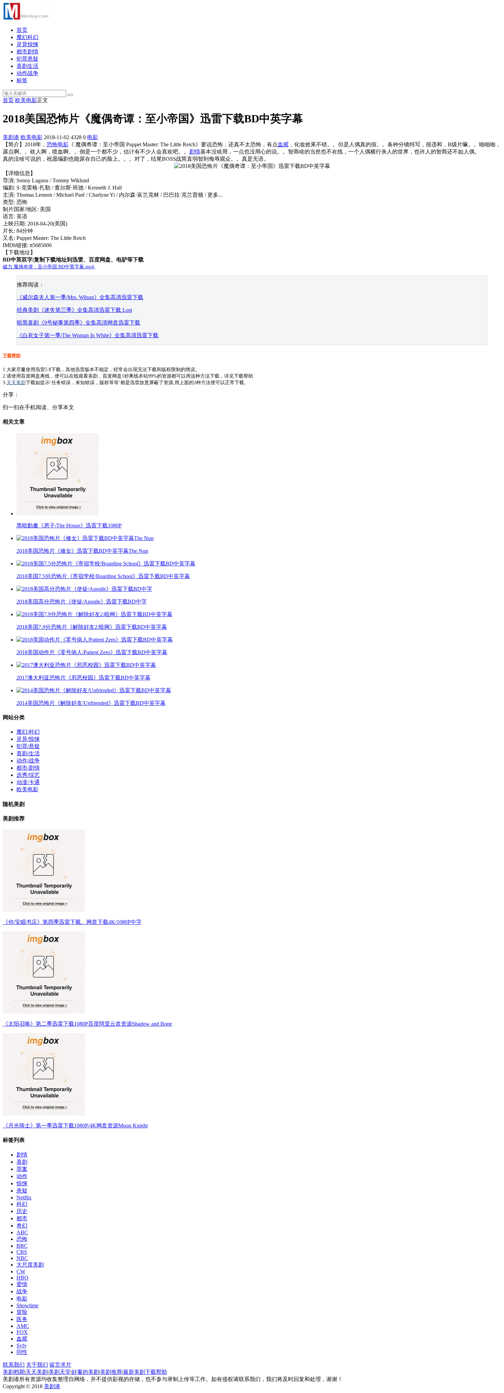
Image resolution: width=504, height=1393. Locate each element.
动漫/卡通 (28, 782)
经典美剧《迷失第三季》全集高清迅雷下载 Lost (74, 310)
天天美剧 (16, 382)
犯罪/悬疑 (28, 746)
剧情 (194, 152)
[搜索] (70, 95)
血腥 (283, 144)
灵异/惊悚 (28, 739)
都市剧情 (27, 51)
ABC (22, 1232)
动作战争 (27, 73)
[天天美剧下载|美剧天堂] (26, 18)
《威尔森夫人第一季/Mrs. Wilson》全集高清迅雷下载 (80, 297)
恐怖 (52, 144)
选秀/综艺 (28, 775)
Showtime (27, 1305)
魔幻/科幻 (28, 732)
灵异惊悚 (27, 44)
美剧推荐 (111, 1372)
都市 (21, 1218)
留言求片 (60, 1365)
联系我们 (14, 1365)
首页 (21, 30)
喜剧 (21, 1162)
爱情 (21, 1284)
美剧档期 (14, 1372)
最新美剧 (134, 1372)
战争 (21, 1291)
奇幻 (21, 1226)
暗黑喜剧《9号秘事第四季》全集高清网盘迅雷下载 (78, 323)
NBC (22, 1258)
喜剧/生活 (28, 753)
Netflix (24, 1197)
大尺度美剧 (30, 1265)
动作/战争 (28, 760)
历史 (21, 1211)
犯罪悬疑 (27, 59)
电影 (92, 137)
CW (20, 1271)
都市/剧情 (28, 768)
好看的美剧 (85, 1372)
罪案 (21, 1169)
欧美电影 (26, 100)
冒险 (21, 1312)
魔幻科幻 (27, 37)
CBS (21, 1252)
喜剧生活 (27, 66)
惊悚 (21, 1183)
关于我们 (37, 1365)
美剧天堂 (60, 1372)
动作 (21, 1176)
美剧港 (11, 137)
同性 (21, 1352)
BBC (22, 1246)
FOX (22, 1332)
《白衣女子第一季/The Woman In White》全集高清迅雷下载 (87, 335)
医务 (21, 1319)
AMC (22, 1326)
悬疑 (21, 1191)
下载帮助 (12, 355)
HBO (22, 1278)
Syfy (21, 1345)
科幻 (21, 1204)
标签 (21, 80)
